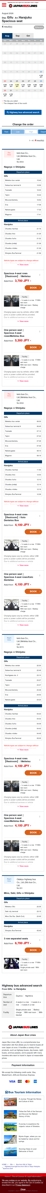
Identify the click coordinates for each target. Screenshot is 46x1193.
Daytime (19, 996)
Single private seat (23, 1009)
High (31, 131)
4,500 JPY (29, 85)
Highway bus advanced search (24, 112)
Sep (18, 35)
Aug (7, 35)
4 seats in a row (28, 1004)
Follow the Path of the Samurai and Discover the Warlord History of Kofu (30, 1113)
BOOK (33, 287)
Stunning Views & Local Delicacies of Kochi (27, 1150)
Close (23, 1189)
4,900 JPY (5, 85)
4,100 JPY (41, 76)
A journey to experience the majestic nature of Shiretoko (29, 1125)
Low (18, 131)
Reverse (40, 27)
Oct (28, 35)
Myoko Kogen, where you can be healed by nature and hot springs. (30, 1138)
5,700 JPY (5, 95)
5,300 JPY (35, 85)
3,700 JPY (17, 85)
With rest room (30, 1012)
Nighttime (29, 996)
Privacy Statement (22, 1185)
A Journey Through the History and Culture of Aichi (30, 1100)
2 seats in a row (22, 1002)
